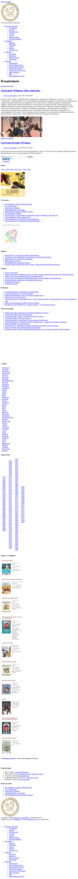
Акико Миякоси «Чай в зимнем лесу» (18, 217)
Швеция (5, 445)
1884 (4, 506)
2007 (22, 500)
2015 (29, 169)
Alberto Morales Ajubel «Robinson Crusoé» (19, 211)
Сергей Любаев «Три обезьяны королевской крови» (23, 221)
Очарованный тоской (12, 282)
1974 (16, 503)
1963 (16, 483)
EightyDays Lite (32, 819)
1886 (4, 510)
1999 (16, 550)
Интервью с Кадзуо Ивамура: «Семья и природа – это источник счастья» (30, 305)
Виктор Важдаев (23, 776)
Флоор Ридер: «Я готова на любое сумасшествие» (22, 255)
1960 (16, 478)
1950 (16, 459)
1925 (10, 503)
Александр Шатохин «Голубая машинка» (19, 293)
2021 (3, 169)
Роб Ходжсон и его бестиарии (15, 297)
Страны (11, 33)
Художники (13, 28)
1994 (16, 540)
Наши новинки (14, 37)
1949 (10, 548)
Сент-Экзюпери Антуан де (16, 570)
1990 (16, 533)
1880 (4, 499)
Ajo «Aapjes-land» (11, 206)
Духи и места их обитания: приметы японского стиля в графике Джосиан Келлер (33, 278)
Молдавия (5, 414)
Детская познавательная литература (16, 726)
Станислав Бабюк (24, 779)
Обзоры (11, 48)
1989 (16, 531)
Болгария (5, 377)
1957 (16, 472)
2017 (20, 169)
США (4, 432)
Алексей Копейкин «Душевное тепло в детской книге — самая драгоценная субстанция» (36, 322)
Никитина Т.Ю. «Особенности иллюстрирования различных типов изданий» (32, 326)
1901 (10, 463)
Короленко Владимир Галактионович (16, 638)
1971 (16, 498)
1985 (16, 524)
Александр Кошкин (22, 772)
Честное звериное (16, 649)
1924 (10, 502)
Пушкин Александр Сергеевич (16, 629)
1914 (10, 483)
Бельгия (5, 375)
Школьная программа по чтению (16, 625)
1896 (4, 525)
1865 (4, 484)
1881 (4, 501)
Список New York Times (17, 70)
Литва (4, 410)
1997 (16, 546)
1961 (16, 479)
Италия (4, 401)
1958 (16, 474)
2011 (22, 507)
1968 (16, 492)
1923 (10, 500)
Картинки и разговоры (9, 758)
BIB (10, 74)
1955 (16, 468)
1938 (10, 527)
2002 (22, 490)
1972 (16, 500)
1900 (10, 461)
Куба (3, 408)
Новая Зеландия (7, 417)
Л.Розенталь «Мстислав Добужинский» (18, 314)
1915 (10, 485)
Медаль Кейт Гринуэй (16, 67)
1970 (16, 496)
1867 (4, 486)
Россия (4, 423)
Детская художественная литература (16, 687)
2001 (22, 489)
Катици (4, 699)
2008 (22, 502)
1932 (10, 516)
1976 (16, 507)
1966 (16, 489)
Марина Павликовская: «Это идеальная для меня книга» (24, 295)
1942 (10, 535)
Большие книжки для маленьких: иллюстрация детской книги (26, 320)
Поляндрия (15, 741)
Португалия (6, 421)
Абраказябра (15, 646)
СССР (4, 430)
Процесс (12, 43)
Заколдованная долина (9, 661)
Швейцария (6, 443)
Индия (4, 393)
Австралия (5, 368)
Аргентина (6, 371)
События (8, 52)
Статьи (11, 46)
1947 (10, 544)
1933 (10, 518)
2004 (22, 494)
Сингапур (5, 427)
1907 (10, 470)
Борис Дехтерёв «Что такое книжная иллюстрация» (23, 327)
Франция (5, 436)
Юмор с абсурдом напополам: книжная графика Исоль (24, 276)
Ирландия (5, 397)
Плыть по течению (11, 273)
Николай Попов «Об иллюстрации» (17, 324)
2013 (22, 511)
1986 (16, 526)
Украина (5, 434)
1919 (10, 492)
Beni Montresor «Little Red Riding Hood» (18, 204)
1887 (4, 512)
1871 (4, 490)
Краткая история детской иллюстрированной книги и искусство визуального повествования (37, 329)
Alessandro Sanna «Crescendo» (15, 210)
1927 (10, 507)
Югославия (6, 449)
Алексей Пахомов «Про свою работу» (18, 318)
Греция (4, 390)
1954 (16, 466)
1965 (16, 487)
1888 (4, 514)
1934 (10, 520)
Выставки (12, 54)
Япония (4, 451)
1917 (10, 489)
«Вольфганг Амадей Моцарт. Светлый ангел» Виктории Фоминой (28, 257)
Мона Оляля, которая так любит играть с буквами (22, 303)
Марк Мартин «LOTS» (13, 261)
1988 (16, 529)
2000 (22, 487)
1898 (4, 528)
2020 (7, 169)
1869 (4, 488)
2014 (22, 513)
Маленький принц (7, 560)
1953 (16, 465)
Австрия (5, 369)
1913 (10, 481)
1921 (10, 496)
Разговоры (8, 41)
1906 (10, 468)
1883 (4, 504)
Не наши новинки (15, 39)
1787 (4, 479)
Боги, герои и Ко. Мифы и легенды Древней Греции (9, 718)
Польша (5, 419)
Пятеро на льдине (7, 643)
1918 (10, 490)
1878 (4, 495)
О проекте (6, 161)
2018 (15, 169)
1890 (4, 517)
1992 (16, 537)
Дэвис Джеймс (15, 729)
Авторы (11, 30)
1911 (10, 478)
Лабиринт (14, 684)
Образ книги (13, 63)
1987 (16, 527)
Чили (4, 441)
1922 (10, 498)
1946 (10, 542)
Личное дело (13, 50)
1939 (10, 529)
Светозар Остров (32, 777)
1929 (10, 511)
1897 (4, 527)
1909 (10, 474)
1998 (16, 548)
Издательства (13, 32)
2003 (22, 492)
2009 (22, 503)
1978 (16, 511)
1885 (4, 508)
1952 (16, 463)
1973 (16, 502)
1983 (16, 520)
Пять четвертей (17, 582)
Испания (5, 399)
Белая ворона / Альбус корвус (16, 703)
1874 (4, 493)
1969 (16, 494)
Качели (14, 564)
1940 (10, 531)
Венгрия (5, 382)
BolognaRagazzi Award (16, 76)
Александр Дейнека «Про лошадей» (20, 90)
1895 (4, 523)
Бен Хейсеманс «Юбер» (13, 213)
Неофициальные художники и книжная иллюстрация (23, 280)
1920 (10, 494)
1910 (10, 476)
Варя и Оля (19, 584)
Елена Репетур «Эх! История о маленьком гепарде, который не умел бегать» (31, 215)
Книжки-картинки (11, 26)
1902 (10, 465)
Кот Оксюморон (10, 96)
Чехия (4, 440)
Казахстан (5, 403)
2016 (24, 169)
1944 (10, 538)
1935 (10, 522)
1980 (16, 514)
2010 (22, 505)
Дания (4, 392)
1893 (4, 521)
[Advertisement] (39, 346)
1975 (16, 505)
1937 (10, 526)
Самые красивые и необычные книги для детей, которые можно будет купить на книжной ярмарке (39, 274)
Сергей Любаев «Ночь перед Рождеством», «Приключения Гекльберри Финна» (32, 264)
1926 (10, 505)
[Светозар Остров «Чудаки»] (21, 136)
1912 (10, 479)
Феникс (14, 622)
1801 (4, 480)
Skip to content (5, 2)
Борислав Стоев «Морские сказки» (32, 774)
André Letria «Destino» (12, 208)
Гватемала (5, 384)
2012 (22, 509)
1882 (4, 503)
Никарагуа (5, 416)
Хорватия (5, 438)
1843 (4, 482)
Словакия (5, 429)
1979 (16, 513)
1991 (16, 535)
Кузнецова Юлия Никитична (16, 587)
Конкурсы (12, 56)
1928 (10, 509)
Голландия (5, 388)
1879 (4, 497)
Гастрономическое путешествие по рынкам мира (22, 219)
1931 (10, 514)
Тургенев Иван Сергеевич (16, 634)
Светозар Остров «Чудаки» (16, 142)
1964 (16, 485)
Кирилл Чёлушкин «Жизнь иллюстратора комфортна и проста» (27, 313)
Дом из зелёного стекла (9, 738)
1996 (16, 544)
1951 (16, 461)
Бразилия (5, 379)
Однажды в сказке (11, 284)
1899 (4, 530)
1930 (10, 513)
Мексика (5, 412)
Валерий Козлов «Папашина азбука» (17, 263)
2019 (11, 169)
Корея (4, 406)
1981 (16, 516)
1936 (10, 524)
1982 (16, 518)
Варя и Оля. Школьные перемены (12, 579)
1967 (16, 490)
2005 (22, 496)
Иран (4, 395)
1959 (16, 476)
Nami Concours (14, 72)
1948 (10, 546)
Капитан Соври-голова (8, 680)
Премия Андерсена (15, 69)
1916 (10, 487)
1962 (16, 481)
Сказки (11, 35)
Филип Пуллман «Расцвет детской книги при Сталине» (24, 316)
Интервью (12, 45)
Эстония (5, 447)
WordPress (17, 819)
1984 (16, 522)
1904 (10, 466)
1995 (16, 542)
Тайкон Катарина (15, 706)
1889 (4, 515)
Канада (4, 405)
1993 (16, 538)
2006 (22, 498)
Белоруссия (6, 373)
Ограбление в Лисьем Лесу (10, 598)
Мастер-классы (14, 57)
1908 (10, 472)
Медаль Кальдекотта (16, 65)
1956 (16, 470)
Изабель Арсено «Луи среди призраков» (19, 259)
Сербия (4, 425)
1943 (10, 537)
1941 (10, 533)
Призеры (8, 61)
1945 (10, 540)
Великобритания (8, 381)
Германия (5, 386)
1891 (4, 519)
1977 (16, 509)
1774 (4, 477)
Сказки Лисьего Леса (15, 604)
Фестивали (13, 59)
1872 (4, 491)
